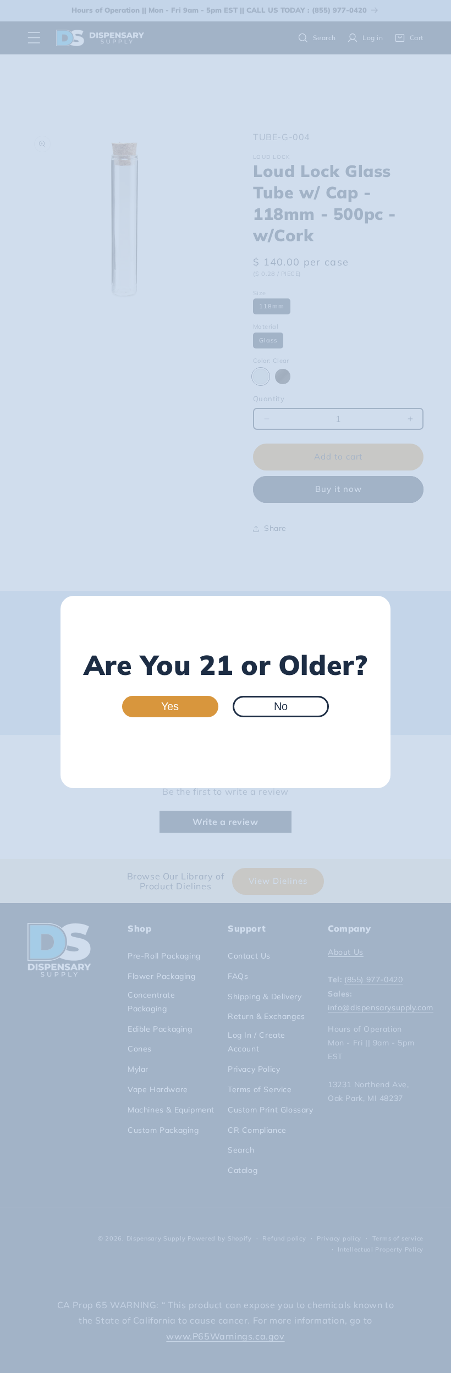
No (281, 706)
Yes (170, 706)
